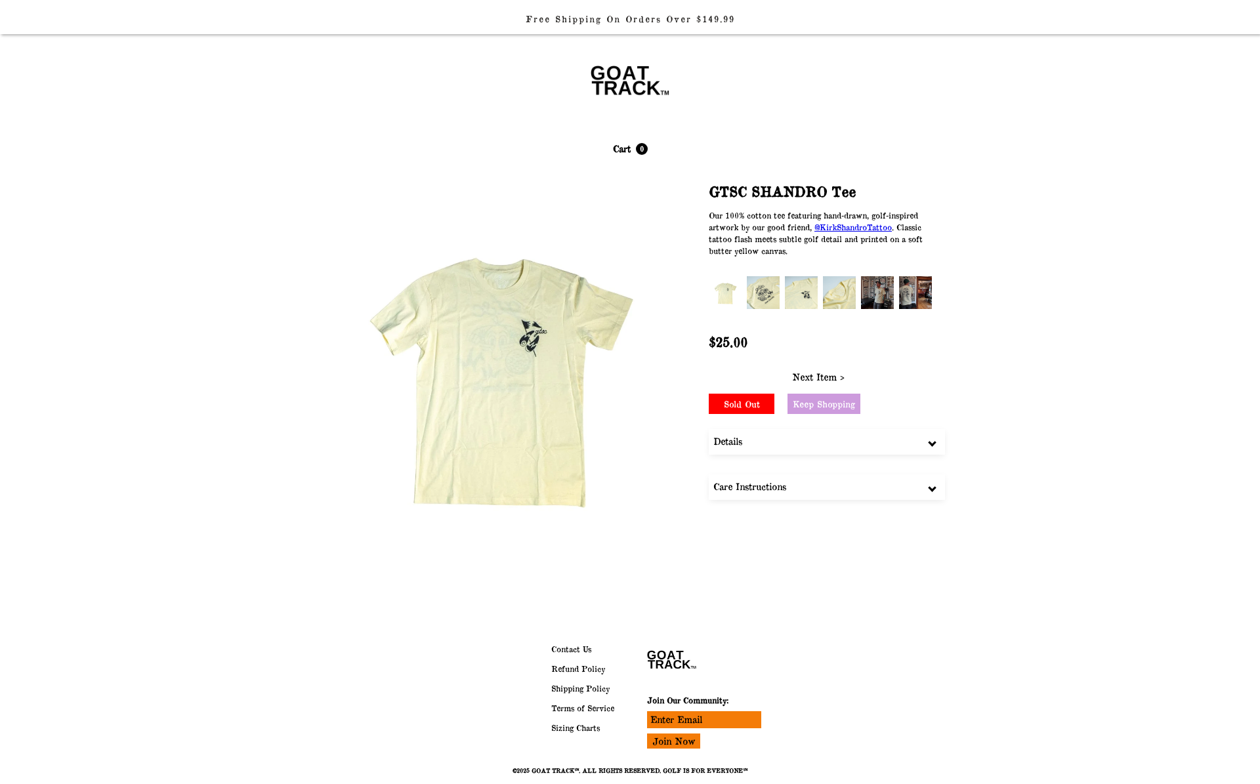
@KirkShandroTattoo (853, 227)
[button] (630, 148)
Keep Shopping (824, 404)
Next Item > (818, 376)
